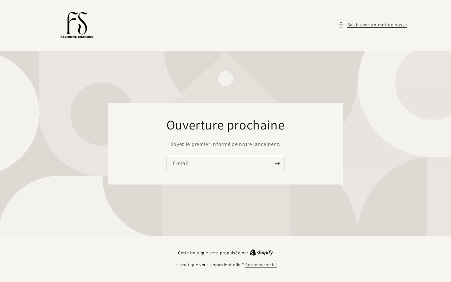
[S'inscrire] (277, 163)
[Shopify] (261, 253)
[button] (372, 25)
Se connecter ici (261, 265)
